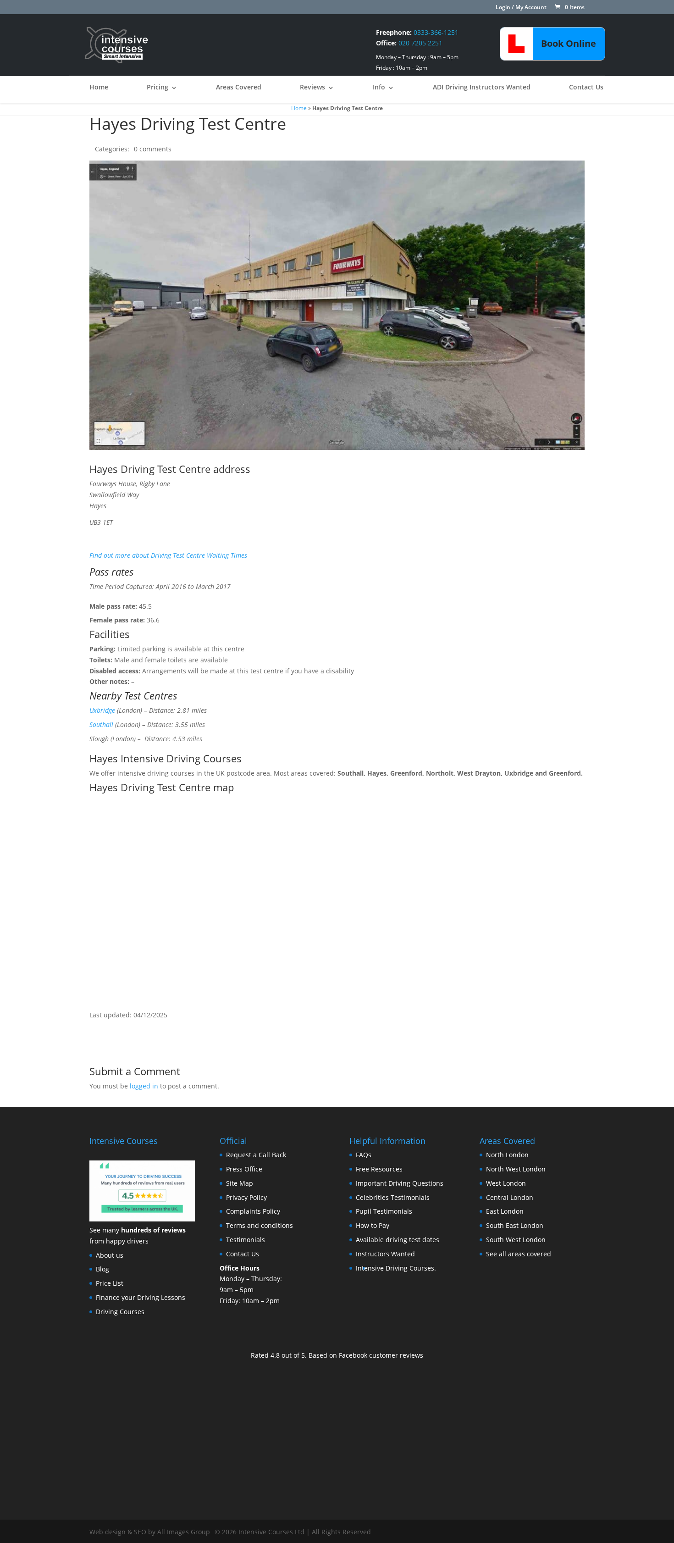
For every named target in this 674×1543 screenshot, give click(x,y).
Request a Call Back (256, 1154)
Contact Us (586, 87)
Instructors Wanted (385, 1253)
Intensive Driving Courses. (396, 1268)
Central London (509, 1197)
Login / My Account (521, 8)
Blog (102, 1269)
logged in (144, 1086)
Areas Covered (238, 87)
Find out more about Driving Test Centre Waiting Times (168, 555)
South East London (514, 1225)
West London (506, 1183)
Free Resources (379, 1169)
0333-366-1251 (436, 32)
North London (507, 1154)
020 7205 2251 (420, 43)
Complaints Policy (253, 1211)
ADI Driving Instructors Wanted (481, 87)
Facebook (353, 1355)
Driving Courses (120, 1311)
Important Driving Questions (399, 1183)
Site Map (239, 1183)
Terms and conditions (259, 1225)
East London (505, 1211)
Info (379, 87)
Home (98, 87)
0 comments (152, 148)
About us (109, 1255)
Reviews (312, 87)
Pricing (157, 87)
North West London (516, 1169)
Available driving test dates (397, 1239)
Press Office (244, 1169)
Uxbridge (102, 710)
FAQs (363, 1154)
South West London (516, 1239)
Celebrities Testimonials (393, 1197)
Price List (109, 1283)
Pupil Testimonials (384, 1211)
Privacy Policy (246, 1197)
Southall (101, 724)
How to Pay (372, 1225)
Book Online (568, 43)
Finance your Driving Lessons (140, 1297)
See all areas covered (518, 1253)
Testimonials (245, 1239)
